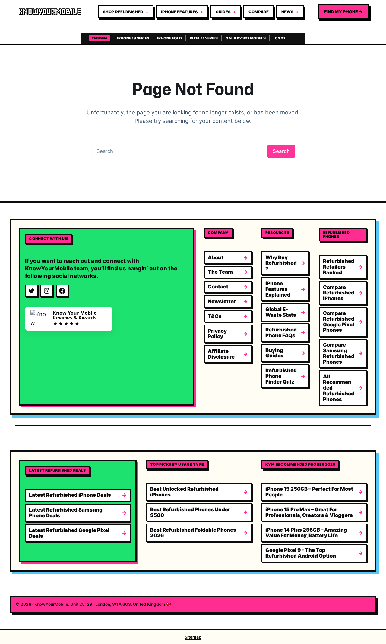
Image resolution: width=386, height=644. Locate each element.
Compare (258, 11)
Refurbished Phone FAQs (281, 332)
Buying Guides (274, 353)
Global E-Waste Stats (280, 312)
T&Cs (215, 316)
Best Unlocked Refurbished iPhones (184, 492)
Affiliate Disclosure (221, 354)
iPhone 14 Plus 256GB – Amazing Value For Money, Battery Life (306, 533)
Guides (223, 11)
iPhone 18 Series (133, 38)
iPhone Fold (169, 38)
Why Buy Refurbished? (281, 263)
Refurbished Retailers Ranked (338, 266)
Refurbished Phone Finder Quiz (281, 376)
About (215, 257)
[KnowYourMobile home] (50, 12)
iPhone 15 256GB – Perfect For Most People (309, 492)
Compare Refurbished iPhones (338, 293)
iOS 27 (279, 38)
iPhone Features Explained (277, 289)
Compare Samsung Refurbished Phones (338, 353)
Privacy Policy (217, 334)
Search (281, 151)
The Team (220, 272)
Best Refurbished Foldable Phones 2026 (193, 533)
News (287, 11)
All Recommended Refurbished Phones (338, 387)
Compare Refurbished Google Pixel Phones (338, 321)
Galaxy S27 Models (246, 38)
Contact (218, 287)
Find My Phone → (343, 11)
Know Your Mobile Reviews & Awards (74, 315)
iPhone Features (179, 11)
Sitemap (193, 636)
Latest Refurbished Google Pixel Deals (69, 533)
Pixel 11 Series (204, 38)
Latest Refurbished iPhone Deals (70, 495)
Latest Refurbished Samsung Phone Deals (66, 512)
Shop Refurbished (123, 11)
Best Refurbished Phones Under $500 (190, 512)
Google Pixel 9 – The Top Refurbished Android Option (300, 553)
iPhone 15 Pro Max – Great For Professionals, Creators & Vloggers (309, 512)
